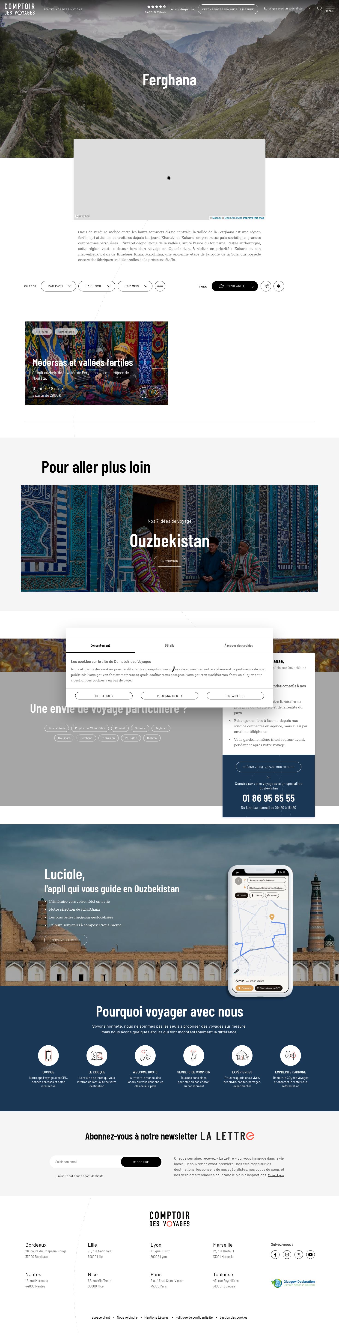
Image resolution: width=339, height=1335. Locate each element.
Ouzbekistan (170, 533)
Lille (92, 1245)
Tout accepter (235, 695)
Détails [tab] (169, 645)
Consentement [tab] (100, 645)
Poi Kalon (131, 737)
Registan (161, 728)
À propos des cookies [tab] (239, 645)
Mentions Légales (156, 1317)
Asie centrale (56, 728)
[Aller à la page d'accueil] (21, 9)
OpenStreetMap (233, 217)
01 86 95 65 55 (269, 797)
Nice (93, 1274)
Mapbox (216, 217)
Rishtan (152, 737)
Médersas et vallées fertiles (82, 362)
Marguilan (108, 737)
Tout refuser (104, 695)
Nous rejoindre (127, 1317)
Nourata (140, 728)
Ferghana (86, 737)
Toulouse (223, 1274)
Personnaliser (167, 695)
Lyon (156, 1245)
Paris (156, 1274)
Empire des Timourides (90, 728)
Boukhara (64, 737)
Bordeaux (36, 1245)
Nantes (33, 1274)
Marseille (223, 1245)
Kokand (120, 728)
